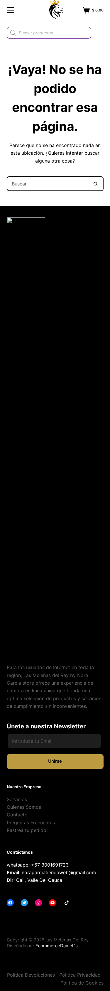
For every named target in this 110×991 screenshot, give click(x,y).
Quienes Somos (24, 807)
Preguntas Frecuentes (31, 822)
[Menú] (10, 10)
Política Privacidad (80, 975)
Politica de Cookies (82, 983)
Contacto (17, 815)
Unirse (55, 761)
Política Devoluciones (31, 975)
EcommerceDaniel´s (56, 945)
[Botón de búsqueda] (95, 183)
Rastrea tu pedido (26, 830)
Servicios (17, 799)
